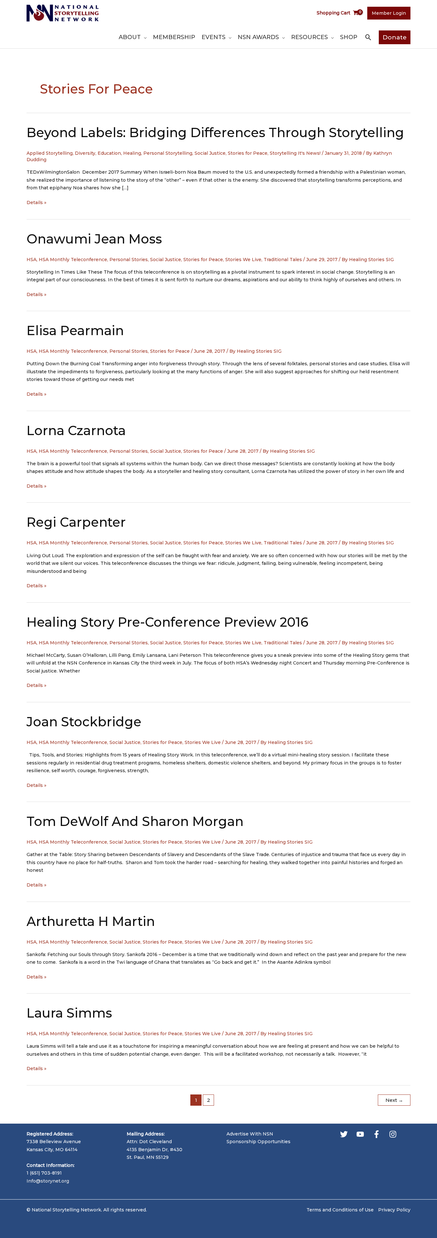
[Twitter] (344, 1134)
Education (109, 153)
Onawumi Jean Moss (94, 239)
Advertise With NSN (249, 1134)
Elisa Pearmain (75, 330)
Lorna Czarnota (76, 430)
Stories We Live (243, 259)
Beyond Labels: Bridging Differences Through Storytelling (215, 132)
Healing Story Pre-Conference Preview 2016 (167, 622)
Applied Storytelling (50, 153)
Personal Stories (128, 259)
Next (394, 1100)
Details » (36, 203)
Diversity (85, 153)
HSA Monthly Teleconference (73, 259)
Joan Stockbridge (84, 722)
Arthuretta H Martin (91, 921)
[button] (144, 37)
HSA (31, 259)
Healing (132, 153)
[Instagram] (393, 1134)
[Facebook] (376, 1134)
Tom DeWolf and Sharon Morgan (135, 821)
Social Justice (210, 153)
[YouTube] (360, 1134)
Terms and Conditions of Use (340, 1210)
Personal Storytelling (167, 153)
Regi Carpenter (76, 522)
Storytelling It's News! (295, 153)
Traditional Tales (283, 259)
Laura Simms (69, 1013)
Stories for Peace (247, 153)
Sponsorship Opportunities (258, 1141)
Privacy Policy (394, 1210)
